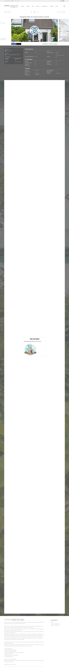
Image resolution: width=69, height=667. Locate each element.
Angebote (22, 6)
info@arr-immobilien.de (55, 625)
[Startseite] (11, 6)
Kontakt (56, 6)
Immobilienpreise (44, 6)
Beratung (37, 6)
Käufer (33, 6)
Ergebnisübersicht (8, 11)
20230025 (7, 59)
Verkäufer (28, 6)
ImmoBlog (51, 6)
